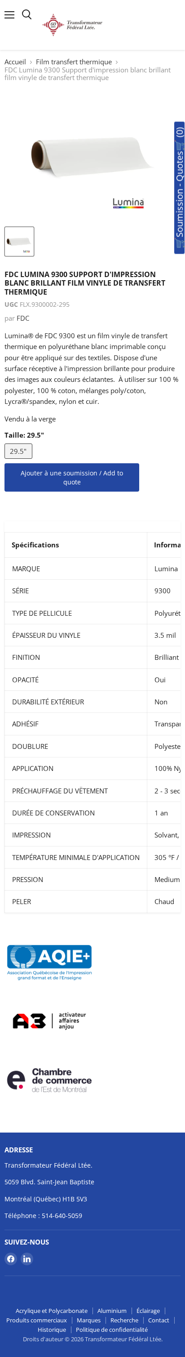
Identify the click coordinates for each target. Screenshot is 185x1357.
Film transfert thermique (74, 62)
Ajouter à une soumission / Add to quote (72, 477)
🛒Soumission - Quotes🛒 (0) (179, 188)
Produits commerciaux (36, 1320)
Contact (158, 1320)
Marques (89, 1320)
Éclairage (148, 1311)
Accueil (15, 62)
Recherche (124, 1320)
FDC (23, 317)
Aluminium (112, 1311)
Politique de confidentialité (112, 1330)
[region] (92, 717)
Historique (52, 1330)
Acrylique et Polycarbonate (52, 1311)
